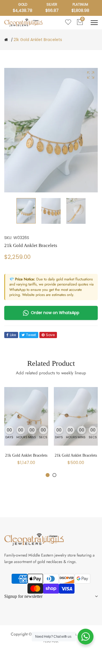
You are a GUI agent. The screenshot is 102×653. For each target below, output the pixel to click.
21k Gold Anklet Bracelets (26, 455)
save (50, 334)
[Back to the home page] (6, 40)
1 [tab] (48, 475)
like (13, 334)
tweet (31, 334)
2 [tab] (54, 475)
